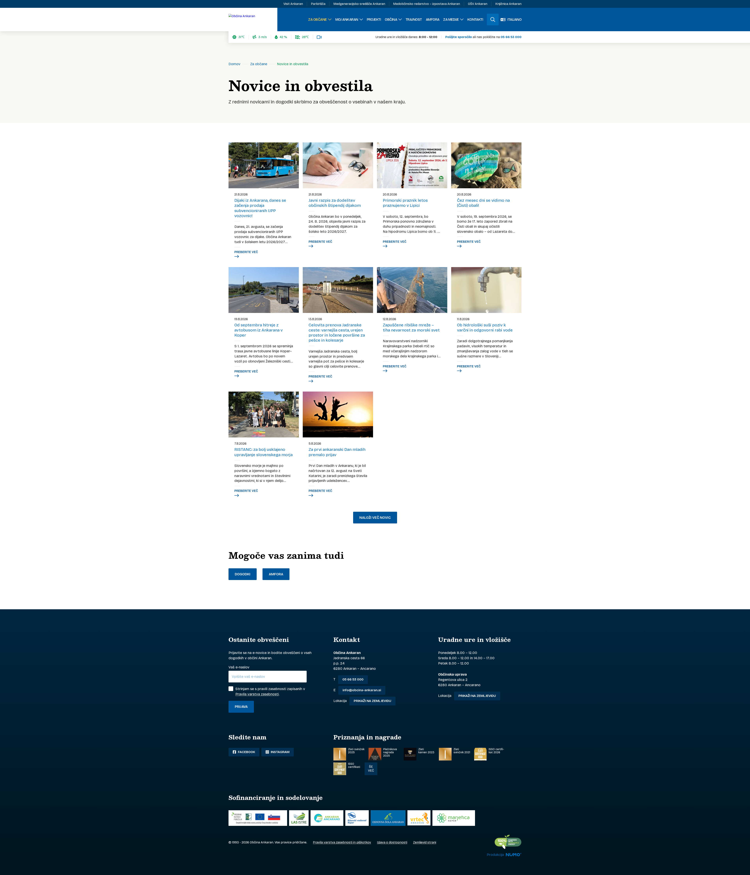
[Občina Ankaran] (242, 19)
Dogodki (242, 574)
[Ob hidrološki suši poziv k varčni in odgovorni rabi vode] (486, 290)
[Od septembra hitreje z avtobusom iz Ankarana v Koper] (264, 290)
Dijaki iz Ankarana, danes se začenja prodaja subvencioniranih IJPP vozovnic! (260, 208)
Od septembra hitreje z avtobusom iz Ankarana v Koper (258, 330)
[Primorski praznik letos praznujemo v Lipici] (412, 165)
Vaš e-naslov (239, 667)
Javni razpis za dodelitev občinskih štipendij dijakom (335, 203)
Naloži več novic (375, 517)
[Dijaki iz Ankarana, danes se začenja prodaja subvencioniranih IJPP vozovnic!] (264, 165)
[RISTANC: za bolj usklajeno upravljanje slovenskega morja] (264, 414)
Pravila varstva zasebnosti (257, 694)
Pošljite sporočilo (458, 37)
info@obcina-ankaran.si (362, 690)
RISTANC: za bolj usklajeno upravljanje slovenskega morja (263, 452)
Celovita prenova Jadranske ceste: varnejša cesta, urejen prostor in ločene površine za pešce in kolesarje (337, 332)
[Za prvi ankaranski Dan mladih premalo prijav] (338, 414)
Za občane (258, 64)
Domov (234, 64)
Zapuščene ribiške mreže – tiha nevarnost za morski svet (411, 327)
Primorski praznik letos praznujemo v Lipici (405, 203)
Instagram (279, 752)
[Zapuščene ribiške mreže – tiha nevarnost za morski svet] (412, 290)
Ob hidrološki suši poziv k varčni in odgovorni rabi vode (485, 327)
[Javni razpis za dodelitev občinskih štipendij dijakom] (338, 165)
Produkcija (495, 855)
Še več (371, 768)
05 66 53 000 (511, 37)
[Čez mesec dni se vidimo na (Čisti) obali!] (486, 165)
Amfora (276, 574)
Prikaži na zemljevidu (372, 701)
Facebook (246, 752)
